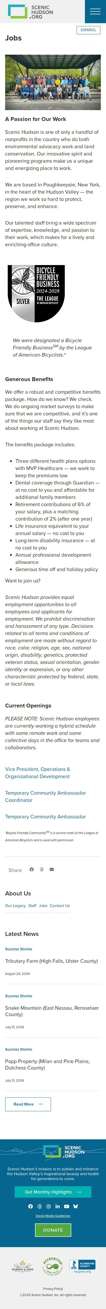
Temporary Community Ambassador (45, 816)
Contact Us (60, 906)
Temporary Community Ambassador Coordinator (45, 796)
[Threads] (39, 1206)
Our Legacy (15, 906)
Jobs (43, 906)
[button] (31, 869)
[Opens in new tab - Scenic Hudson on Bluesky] (75, 1206)
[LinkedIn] (57, 1206)
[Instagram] (48, 1206)
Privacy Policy (53, 1288)
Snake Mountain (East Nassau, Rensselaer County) (52, 1011)
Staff (32, 906)
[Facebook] (30, 1206)
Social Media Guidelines (53, 1215)
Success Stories (18, 949)
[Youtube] (66, 1206)
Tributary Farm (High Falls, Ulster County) (51, 961)
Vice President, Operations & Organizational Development (37, 772)
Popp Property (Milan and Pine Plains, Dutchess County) (47, 1064)
